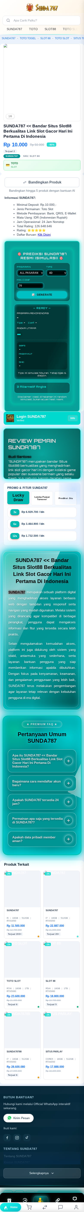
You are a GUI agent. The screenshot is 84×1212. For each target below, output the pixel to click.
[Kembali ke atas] (76, 1183)
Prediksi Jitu (66, 498)
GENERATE (42, 295)
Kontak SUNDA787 (17, 1163)
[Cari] (8, 20)
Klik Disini (44, 235)
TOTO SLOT (71, 29)
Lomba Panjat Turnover (42, 498)
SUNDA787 (14, 29)
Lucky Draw (18, 498)
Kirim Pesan (21, 1118)
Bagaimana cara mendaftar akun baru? (36, 783)
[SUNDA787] (42, 7)
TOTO (33, 29)
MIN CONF (23, 280)
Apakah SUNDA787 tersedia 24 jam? (35, 802)
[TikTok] (27, 1138)
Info (72, 418)
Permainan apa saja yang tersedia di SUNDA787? (37, 821)
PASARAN (24, 267)
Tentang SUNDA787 (17, 1156)
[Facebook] (7, 1138)
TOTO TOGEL (28, 38)
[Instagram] (17, 1138)
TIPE (49, 267)
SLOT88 (50, 29)
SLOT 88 (45, 38)
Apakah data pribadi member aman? (34, 839)
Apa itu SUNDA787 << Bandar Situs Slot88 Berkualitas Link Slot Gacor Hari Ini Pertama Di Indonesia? (37, 761)
